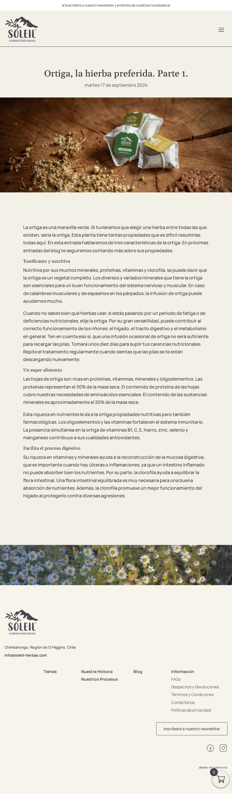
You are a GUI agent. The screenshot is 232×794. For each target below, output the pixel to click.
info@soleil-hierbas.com (26, 655)
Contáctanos (183, 702)
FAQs (176, 679)
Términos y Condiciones (192, 694)
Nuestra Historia (97, 671)
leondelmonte (218, 767)
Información (182, 671)
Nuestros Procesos (99, 679)
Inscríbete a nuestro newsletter (192, 728)
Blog (138, 671)
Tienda (50, 671)
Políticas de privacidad (191, 710)
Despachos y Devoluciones (195, 686)
